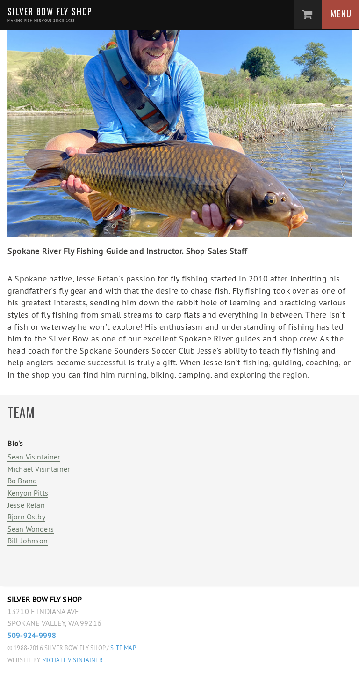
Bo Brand (22, 480)
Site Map (123, 648)
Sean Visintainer (33, 456)
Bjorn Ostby (26, 516)
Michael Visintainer (38, 469)
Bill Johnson (27, 540)
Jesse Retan (26, 505)
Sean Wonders (30, 528)
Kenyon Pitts (27, 492)
